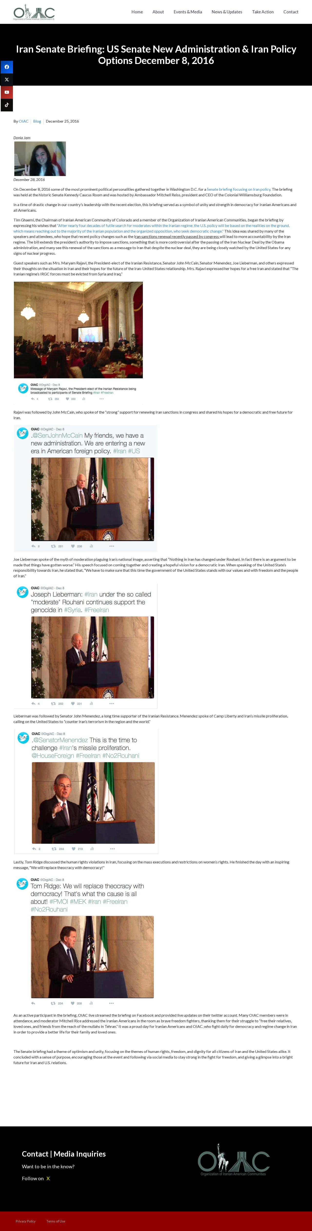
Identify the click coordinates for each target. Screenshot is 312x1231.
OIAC (24, 121)
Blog (37, 121)
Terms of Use (55, 1221)
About (158, 11)
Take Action (263, 11)
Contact (291, 11)
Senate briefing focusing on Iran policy (238, 189)
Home (137, 11)
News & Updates (227, 11)
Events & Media (188, 11)
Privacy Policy (26, 1221)
